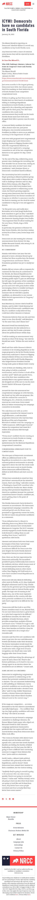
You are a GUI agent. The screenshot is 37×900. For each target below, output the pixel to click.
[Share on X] (6, 799)
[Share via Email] (13, 799)
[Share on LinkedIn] (9, 799)
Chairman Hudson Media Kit (18, 831)
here (17, 895)
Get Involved (18, 835)
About (18, 839)
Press (18, 823)
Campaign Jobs (18, 842)
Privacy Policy (18, 851)
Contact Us (18, 848)
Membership (19, 812)
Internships (18, 845)
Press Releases (18, 828)
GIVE (27, 4)
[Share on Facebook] (2, 799)
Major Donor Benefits (10, 818)
